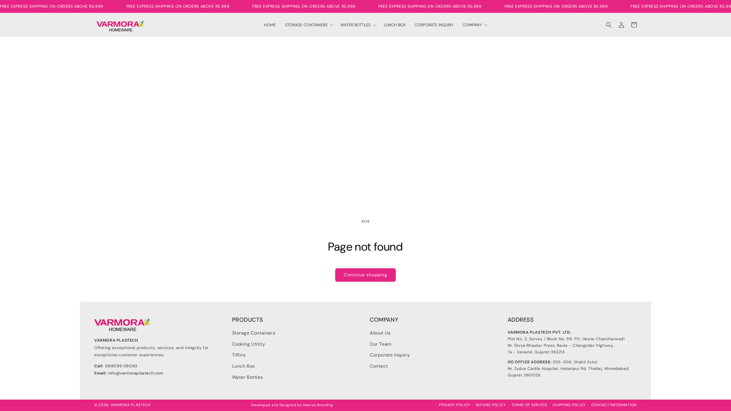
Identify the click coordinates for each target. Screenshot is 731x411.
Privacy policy (454, 405)
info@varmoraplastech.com (135, 373)
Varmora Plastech (131, 404)
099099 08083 (121, 365)
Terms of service (529, 405)
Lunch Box (243, 366)
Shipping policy (569, 405)
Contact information (614, 405)
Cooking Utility (248, 344)
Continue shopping (365, 275)
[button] (308, 25)
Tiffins (239, 355)
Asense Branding (318, 405)
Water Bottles (247, 377)
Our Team (380, 344)
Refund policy (491, 405)
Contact (379, 366)
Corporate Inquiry (390, 355)
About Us (380, 333)
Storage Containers (254, 333)
